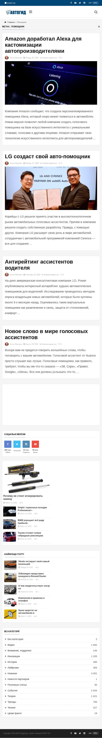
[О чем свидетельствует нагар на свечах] (10, 589)
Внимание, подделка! (19, 650)
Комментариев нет (49, 58)
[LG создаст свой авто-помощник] (51, 188)
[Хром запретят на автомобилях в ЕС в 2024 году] (10, 614)
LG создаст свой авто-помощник (47, 156)
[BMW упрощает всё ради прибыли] (9, 524)
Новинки (12, 673)
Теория (12, 696)
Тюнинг (12, 707)
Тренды (12, 702)
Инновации (14, 656)
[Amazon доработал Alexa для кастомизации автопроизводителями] (51, 83)
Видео (11, 645)
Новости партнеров (18, 679)
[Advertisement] (51, 404)
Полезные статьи (17, 684)
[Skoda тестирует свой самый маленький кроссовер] (10, 565)
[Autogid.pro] (16, 12)
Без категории (15, 639)
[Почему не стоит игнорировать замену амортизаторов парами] (27, 478)
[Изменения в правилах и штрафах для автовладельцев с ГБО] (10, 602)
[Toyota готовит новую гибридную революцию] (9, 537)
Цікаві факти (15, 713)
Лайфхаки (13, 667)
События (12, 690)
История (12, 662)
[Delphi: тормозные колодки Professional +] (9, 511)
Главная (11, 22)
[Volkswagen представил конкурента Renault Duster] (10, 577)
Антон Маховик (16, 58)
